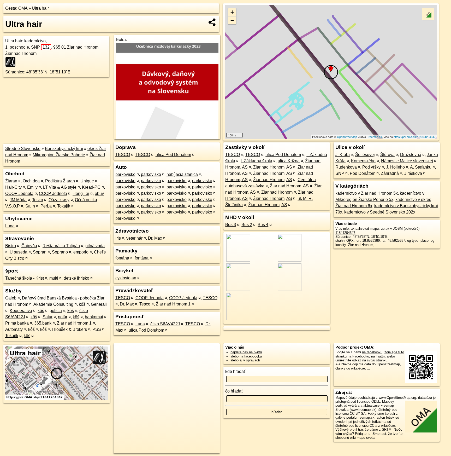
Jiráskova (413, 173)
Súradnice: (15, 72)
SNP (40, 47)
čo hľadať (234, 391)
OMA (22, 8)
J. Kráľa (342, 154)
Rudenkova (346, 167)
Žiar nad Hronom (277, 192)
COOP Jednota (19, 193)
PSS (96, 329)
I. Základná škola (256, 161)
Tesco (37, 200)
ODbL (375, 401)
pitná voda (95, 246)
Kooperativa (21, 310)
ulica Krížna (289, 161)
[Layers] (428, 14)
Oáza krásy (59, 200)
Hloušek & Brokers (69, 329)
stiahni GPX (344, 241)
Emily (32, 187)
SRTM (386, 429)
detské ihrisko (76, 278)
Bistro (10, 246)
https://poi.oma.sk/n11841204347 (415, 137)
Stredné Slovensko (22, 148)
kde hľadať (235, 371)
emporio (80, 252)
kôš (82, 304)
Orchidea (31, 181)
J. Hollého (395, 167)
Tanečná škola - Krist (24, 278)
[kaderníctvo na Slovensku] (12, 62)
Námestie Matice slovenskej (407, 161)
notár (62, 317)
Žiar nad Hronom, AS (272, 167)
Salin (30, 206)
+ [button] (232, 12)
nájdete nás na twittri (246, 352)
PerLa (46, 206)
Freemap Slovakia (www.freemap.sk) (364, 407)
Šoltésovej (365, 154)
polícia (56, 310)
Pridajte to (362, 434)
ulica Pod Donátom (173, 154)
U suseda (18, 252)
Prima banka (17, 323)
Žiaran (11, 181)
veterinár (134, 238)
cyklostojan (125, 278)
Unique (87, 181)
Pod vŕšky (371, 167)
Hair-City (13, 187)
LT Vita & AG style (59, 187)
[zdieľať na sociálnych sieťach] (212, 22)
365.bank (42, 323)
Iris (118, 238)
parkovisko (125, 174)
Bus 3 (230, 224)
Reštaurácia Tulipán (61, 246)
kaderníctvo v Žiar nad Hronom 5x (366, 193)
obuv (99, 193)
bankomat (94, 317)
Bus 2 (246, 224)
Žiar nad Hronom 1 (74, 323)
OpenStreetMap (347, 137)
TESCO (122, 154)
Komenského (363, 161)
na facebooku (372, 352)
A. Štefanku (420, 167)
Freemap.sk (374, 137)
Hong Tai (81, 193)
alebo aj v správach (245, 360)
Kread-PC (91, 187)
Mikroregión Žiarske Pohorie (59, 155)
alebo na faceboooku (246, 356)
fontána (122, 258)
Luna (10, 226)
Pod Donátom (362, 173)
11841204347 (345, 233)
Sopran (39, 252)
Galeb (10, 298)
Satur (47, 317)
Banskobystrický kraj (64, 148)
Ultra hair (40, 8)
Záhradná (390, 173)
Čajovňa (29, 246)
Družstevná (410, 154)
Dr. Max (155, 238)
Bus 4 (263, 224)
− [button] (232, 20)
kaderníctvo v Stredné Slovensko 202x (379, 212)
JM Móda (18, 200)
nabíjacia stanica (182, 174)
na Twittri (378, 356)
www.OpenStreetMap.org (397, 398)
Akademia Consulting (53, 304)
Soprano (60, 252)
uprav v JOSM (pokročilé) (400, 228)
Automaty (14, 329)
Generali (99, 304)
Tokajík (63, 206)
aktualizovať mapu (365, 228)
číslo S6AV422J (165, 324)
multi (53, 278)
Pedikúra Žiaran (60, 181)
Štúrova (387, 154)
